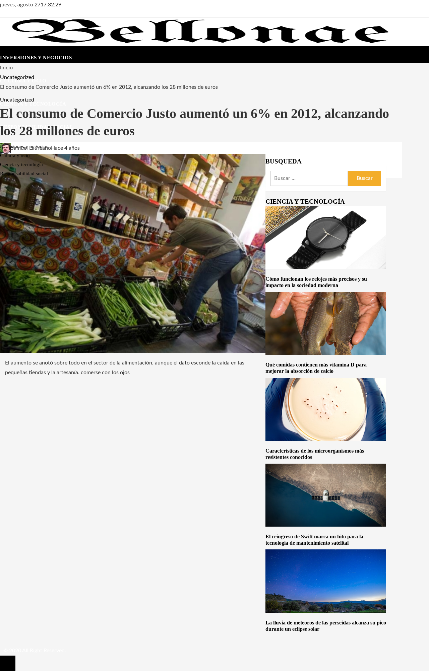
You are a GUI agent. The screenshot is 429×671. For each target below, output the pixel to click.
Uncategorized (17, 100)
